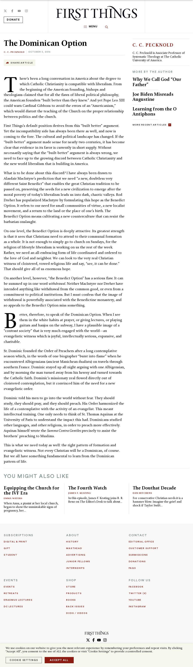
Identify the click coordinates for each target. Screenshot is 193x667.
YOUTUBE (135, 600)
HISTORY (72, 542)
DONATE (13, 19)
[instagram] (26, 10)
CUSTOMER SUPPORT (144, 548)
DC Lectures (13, 606)
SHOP (71, 580)
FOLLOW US (140, 580)
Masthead (74, 548)
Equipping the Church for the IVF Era (31, 490)
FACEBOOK (136, 587)
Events (9, 587)
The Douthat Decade (154, 488)
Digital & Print (15, 542)
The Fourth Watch (87, 488)
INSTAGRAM (137, 606)
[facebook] (12, 10)
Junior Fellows (78, 561)
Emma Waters (13, 498)
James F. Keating (79, 493)
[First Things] (96, 13)
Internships (75, 568)
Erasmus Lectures (18, 600)
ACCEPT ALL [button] (59, 660)
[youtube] (19, 10)
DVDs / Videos (76, 613)
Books (71, 600)
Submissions (138, 555)
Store (71, 587)
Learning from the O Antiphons (154, 111)
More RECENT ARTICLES (149, 125)
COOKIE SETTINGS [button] (24, 660)
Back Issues (75, 606)
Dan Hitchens (142, 493)
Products (74, 593)
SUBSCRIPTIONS (18, 535)
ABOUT (72, 535)
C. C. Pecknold (14, 52)
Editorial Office (141, 542)
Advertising (75, 555)
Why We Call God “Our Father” (156, 81)
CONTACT (138, 535)
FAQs (132, 568)
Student (10, 555)
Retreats (11, 593)
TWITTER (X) (138, 593)
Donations (137, 561)
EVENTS (11, 580)
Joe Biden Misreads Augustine (152, 96)
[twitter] (5, 10)
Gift (7, 548)
